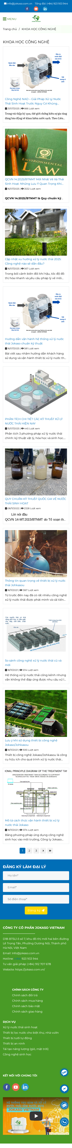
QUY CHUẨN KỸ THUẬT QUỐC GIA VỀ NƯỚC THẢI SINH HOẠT (35, 501)
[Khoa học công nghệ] (36, 72)
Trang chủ (10, 29)
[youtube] (36, 8)
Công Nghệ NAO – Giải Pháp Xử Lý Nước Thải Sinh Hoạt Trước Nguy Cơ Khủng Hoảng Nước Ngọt (33, 101)
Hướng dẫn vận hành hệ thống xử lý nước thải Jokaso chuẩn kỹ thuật (34, 341)
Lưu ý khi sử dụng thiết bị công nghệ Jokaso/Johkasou (31, 743)
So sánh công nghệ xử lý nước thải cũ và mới (33, 663)
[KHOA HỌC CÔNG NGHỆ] (36, 19)
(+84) (18, 958)
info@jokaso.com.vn (19, 3)
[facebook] (27, 8)
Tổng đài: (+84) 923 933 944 (51, 3)
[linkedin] (45, 8)
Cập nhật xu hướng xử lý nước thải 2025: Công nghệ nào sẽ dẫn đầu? (33, 261)
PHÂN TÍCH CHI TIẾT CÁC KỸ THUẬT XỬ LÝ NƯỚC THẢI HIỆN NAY (34, 421)
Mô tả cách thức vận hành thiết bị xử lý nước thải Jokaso (32, 823)
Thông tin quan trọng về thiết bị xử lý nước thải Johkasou (35, 583)
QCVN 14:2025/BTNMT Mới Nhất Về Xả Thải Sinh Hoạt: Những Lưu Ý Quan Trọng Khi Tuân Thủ (34, 182)
